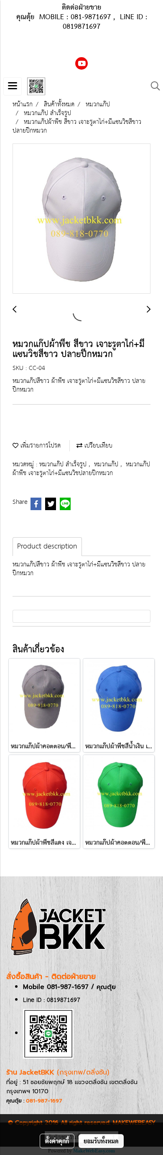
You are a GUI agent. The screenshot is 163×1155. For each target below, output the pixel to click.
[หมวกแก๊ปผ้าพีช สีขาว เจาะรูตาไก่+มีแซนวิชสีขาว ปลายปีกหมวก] (81, 219)
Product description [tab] (47, 546)
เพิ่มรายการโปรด (39, 445)
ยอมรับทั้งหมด (101, 1141)
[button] (152, 86)
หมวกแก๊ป (107, 464)
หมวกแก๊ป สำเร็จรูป (64, 464)
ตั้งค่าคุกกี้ (57, 1141)
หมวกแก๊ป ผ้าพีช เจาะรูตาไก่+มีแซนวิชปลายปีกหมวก (81, 469)
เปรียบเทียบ (97, 445)
